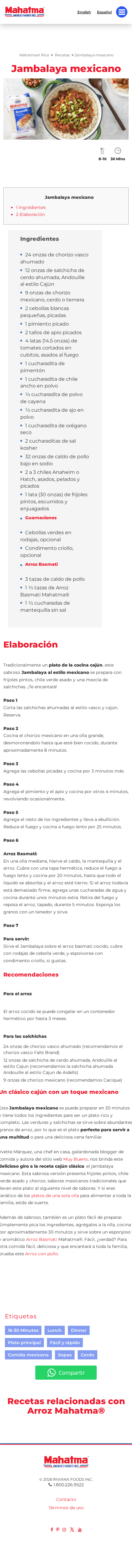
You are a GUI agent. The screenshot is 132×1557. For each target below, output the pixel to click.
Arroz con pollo (41, 1254)
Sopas (65, 1355)
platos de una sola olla (55, 1195)
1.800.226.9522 (68, 1484)
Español (104, 11)
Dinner (79, 1330)
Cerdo (87, 1355)
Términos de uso (66, 1507)
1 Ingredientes (31, 207)
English (84, 11)
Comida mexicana (28, 1355)
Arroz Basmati (41, 1239)
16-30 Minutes (23, 1330)
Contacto (66, 1499)
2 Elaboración (30, 214)
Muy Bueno (75, 1159)
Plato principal (24, 1342)
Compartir (72, 1372)
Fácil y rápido (65, 1342)
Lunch (55, 1330)
